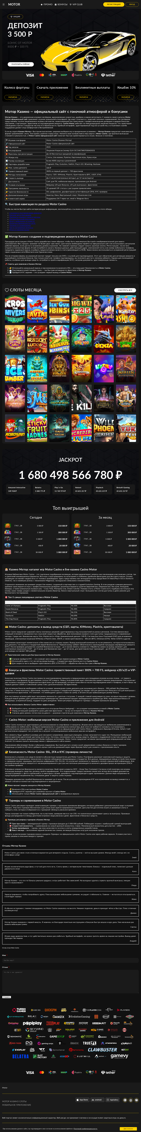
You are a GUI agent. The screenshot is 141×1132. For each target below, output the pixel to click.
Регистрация (114, 4)
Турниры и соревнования (20, 225)
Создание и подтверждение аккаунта (25, 213)
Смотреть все (125, 290)
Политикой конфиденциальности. (86, 1129)
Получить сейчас (21, 64)
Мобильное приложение (16, 1105)
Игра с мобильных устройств (21, 221)
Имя (4, 955)
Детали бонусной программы (22, 219)
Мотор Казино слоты (14, 1102)
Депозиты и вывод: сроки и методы (24, 217)
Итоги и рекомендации (19, 230)
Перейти (12, 97)
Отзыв (5, 967)
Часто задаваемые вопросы (21, 228)
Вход (132, 4)
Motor (14, 4)
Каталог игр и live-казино (20, 215)
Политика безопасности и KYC (22, 223)
